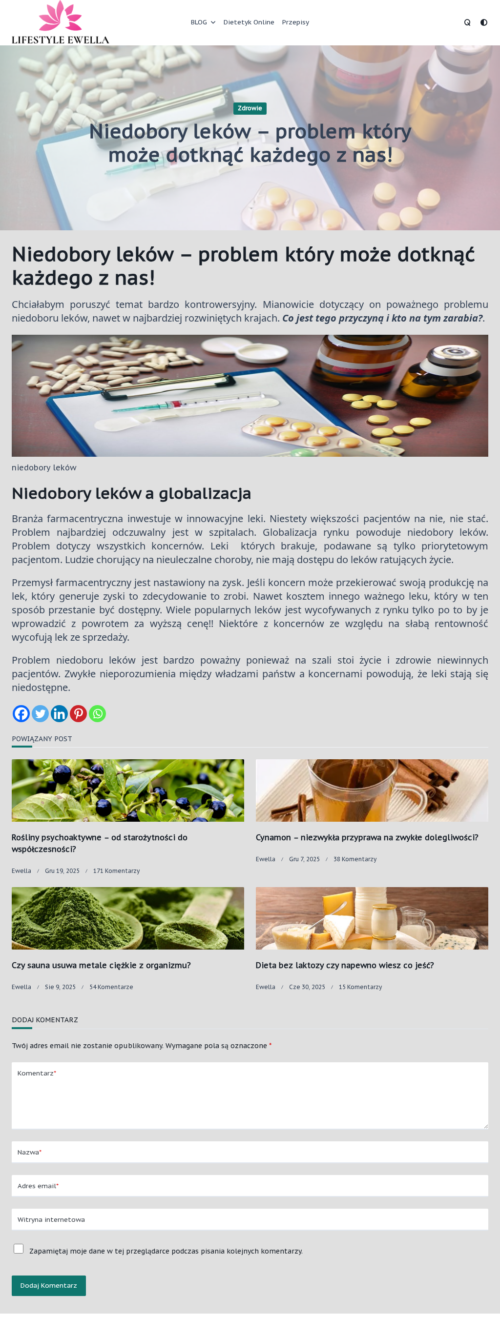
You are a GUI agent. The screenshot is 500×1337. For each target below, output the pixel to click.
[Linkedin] (59, 713)
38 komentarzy (354, 859)
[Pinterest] (78, 713)
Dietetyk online (249, 22)
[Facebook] (21, 713)
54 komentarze (111, 987)
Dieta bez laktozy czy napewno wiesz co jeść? (345, 965)
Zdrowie (250, 108)
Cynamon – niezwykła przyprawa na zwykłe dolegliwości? (367, 837)
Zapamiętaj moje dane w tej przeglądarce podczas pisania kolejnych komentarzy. (166, 1251)
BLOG (199, 22)
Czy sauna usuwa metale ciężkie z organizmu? (101, 965)
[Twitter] (40, 713)
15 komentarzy (360, 987)
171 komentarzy (116, 870)
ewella (21, 870)
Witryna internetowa (51, 1219)
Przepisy (295, 22)
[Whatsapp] (97, 713)
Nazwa (30, 1152)
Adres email (38, 1185)
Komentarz (37, 1073)
